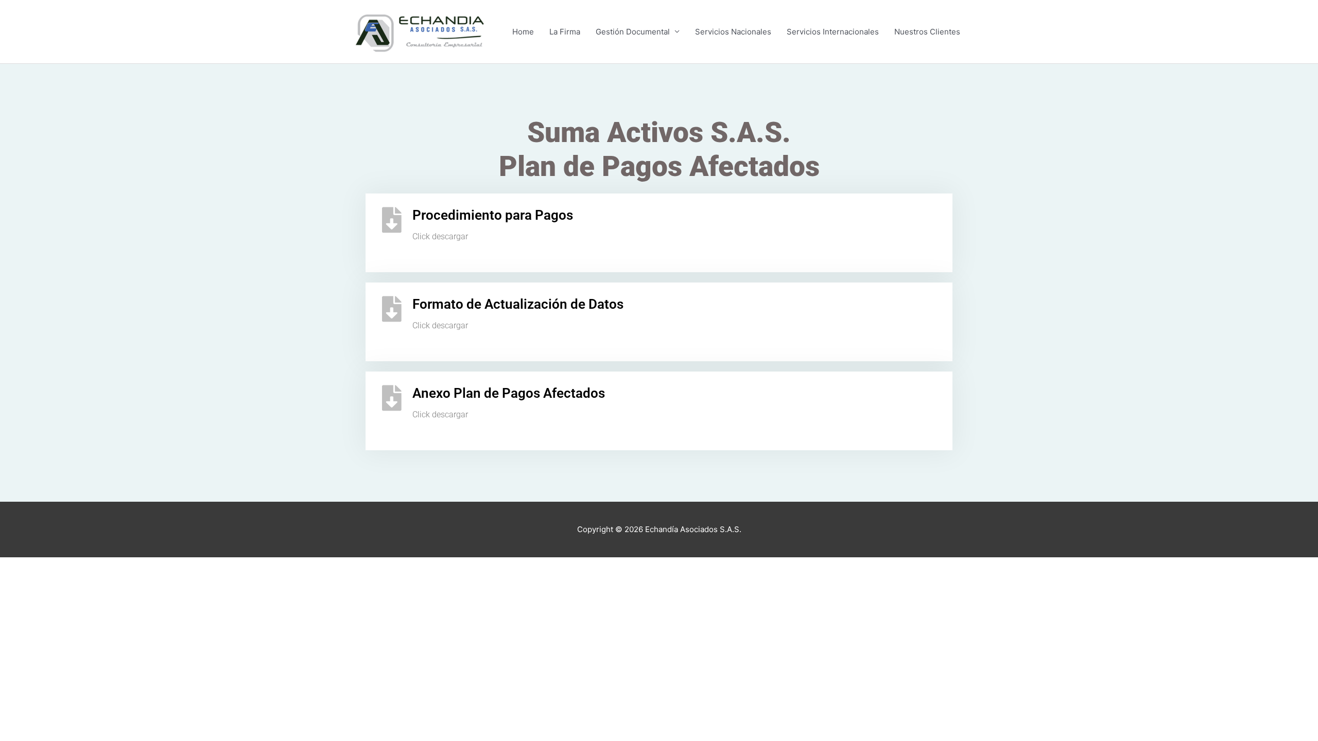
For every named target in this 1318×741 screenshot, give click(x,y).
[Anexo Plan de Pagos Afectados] (392, 398)
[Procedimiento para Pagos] (392, 220)
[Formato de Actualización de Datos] (392, 309)
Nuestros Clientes (927, 32)
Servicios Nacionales (733, 32)
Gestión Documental (633, 32)
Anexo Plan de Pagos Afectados (508, 393)
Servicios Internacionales (833, 32)
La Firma (564, 32)
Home (523, 32)
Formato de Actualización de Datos (517, 304)
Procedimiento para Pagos (492, 215)
